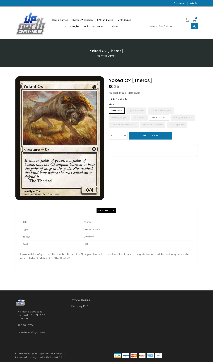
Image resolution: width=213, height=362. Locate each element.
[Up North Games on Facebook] (11, 3)
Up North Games (106, 55)
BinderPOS (56, 357)
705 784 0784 (26, 325)
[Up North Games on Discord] (22, 3)
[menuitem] (60, 20)
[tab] (106, 210)
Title (111, 104)
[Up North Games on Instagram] (17, 3)
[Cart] (194, 20)
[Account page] (187, 20)
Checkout (179, 3)
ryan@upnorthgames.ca (32, 332)
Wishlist (194, 3)
